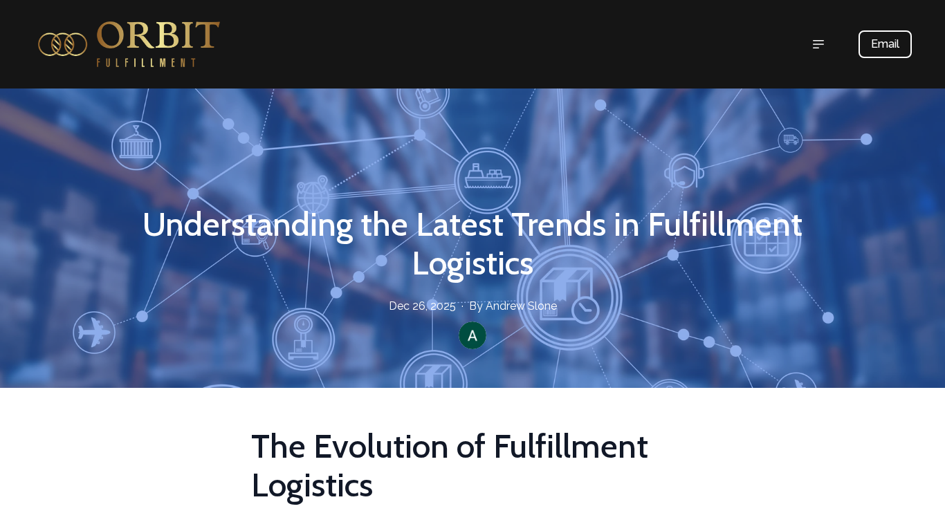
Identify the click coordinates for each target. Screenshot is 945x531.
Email (885, 43)
